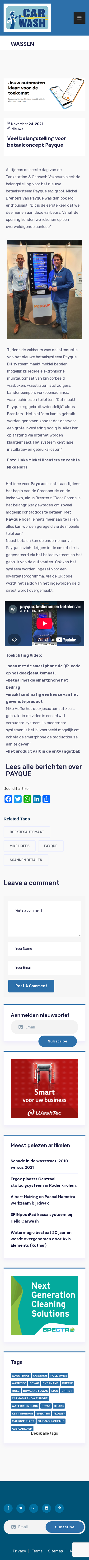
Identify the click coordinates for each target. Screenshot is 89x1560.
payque (50, 846)
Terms (37, 1551)
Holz (16, 1390)
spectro (43, 1413)
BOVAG (34, 1383)
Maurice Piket (23, 1421)
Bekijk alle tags (44, 1433)
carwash (40, 1375)
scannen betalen (26, 860)
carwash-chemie (51, 1421)
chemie (67, 1383)
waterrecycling (25, 1406)
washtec (19, 1383)
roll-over (58, 1375)
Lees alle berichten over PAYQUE (44, 770)
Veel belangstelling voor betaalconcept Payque (36, 142)
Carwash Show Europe (30, 1398)
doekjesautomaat (27, 832)
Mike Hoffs (19, 846)
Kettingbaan (22, 1413)
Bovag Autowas (35, 1390)
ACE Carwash (22, 1428)
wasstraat (21, 1375)
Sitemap (55, 1551)
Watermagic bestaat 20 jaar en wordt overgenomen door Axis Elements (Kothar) (41, 1239)
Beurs (59, 1406)
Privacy (19, 1551)
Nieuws (17, 129)
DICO (54, 1390)
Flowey (59, 1413)
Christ (66, 1390)
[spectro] (44, 1305)
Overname (50, 1383)
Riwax (46, 1406)
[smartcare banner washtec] (44, 1088)
